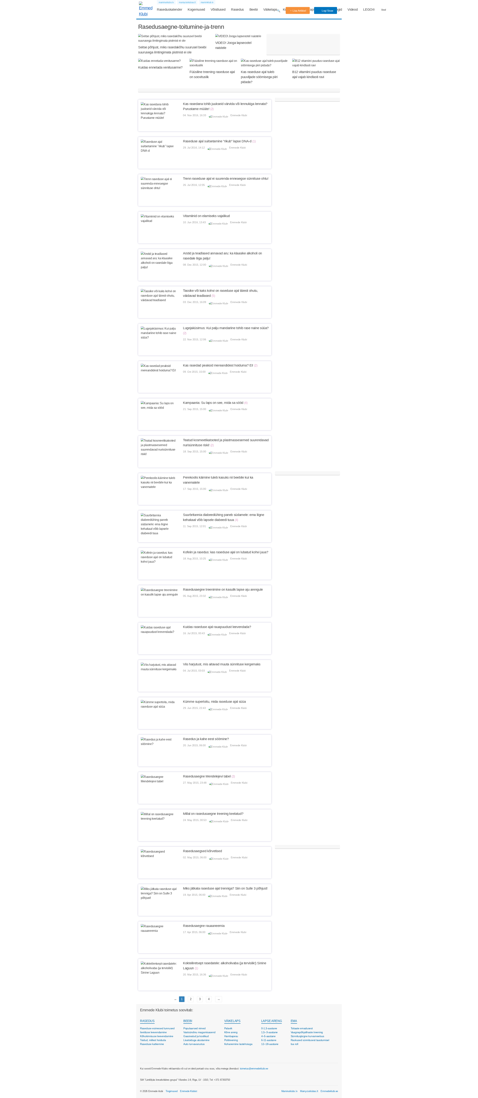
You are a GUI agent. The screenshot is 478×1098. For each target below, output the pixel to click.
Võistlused (218, 9)
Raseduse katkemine (152, 1044)
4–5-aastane (268, 1036)
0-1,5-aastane (269, 1028)
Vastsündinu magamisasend (199, 1032)
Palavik (228, 1028)
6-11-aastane (268, 1040)
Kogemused (196, 9)
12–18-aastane (269, 1044)
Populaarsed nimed (194, 1028)
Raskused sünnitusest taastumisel (310, 1040)
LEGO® (369, 9)
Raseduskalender (169, 9)
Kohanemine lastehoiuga (238, 1044)
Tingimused (172, 1091)
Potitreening (231, 1040)
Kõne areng (231, 1032)
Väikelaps (270, 9)
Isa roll (294, 1044)
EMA (294, 1021)
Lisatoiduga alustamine (196, 1040)
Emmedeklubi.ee (329, 1091)
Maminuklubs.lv (289, 1091)
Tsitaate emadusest (302, 1028)
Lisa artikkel (299, 10)
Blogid (337, 9)
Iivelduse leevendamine (153, 1032)
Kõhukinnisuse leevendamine (156, 1036)
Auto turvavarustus (194, 1044)
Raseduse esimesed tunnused (157, 1028)
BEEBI (187, 1021)
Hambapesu (231, 1036)
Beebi (253, 9)
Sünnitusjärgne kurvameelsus (307, 1036)
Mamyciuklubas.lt (309, 1091)
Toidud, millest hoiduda (153, 1040)
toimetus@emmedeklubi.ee (254, 1068)
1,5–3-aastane (269, 1032)
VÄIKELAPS (232, 1021)
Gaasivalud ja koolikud (196, 1036)
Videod (352, 9)
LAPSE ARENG (271, 1021)
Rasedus (237, 9)
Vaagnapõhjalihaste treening (307, 1032)
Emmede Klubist (188, 1091)
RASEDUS (147, 1021)
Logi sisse (327, 10)
